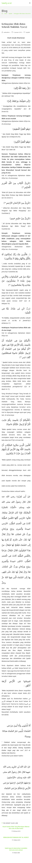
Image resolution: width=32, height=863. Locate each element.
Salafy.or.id (6, 3)
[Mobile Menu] (29, 3)
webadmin (7, 32)
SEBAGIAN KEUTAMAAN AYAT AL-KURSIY (16, 837)
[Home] (2, 13)
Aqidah (28, 32)
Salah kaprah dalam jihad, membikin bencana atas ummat (16, 849)
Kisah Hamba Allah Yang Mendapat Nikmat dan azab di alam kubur (16, 827)
